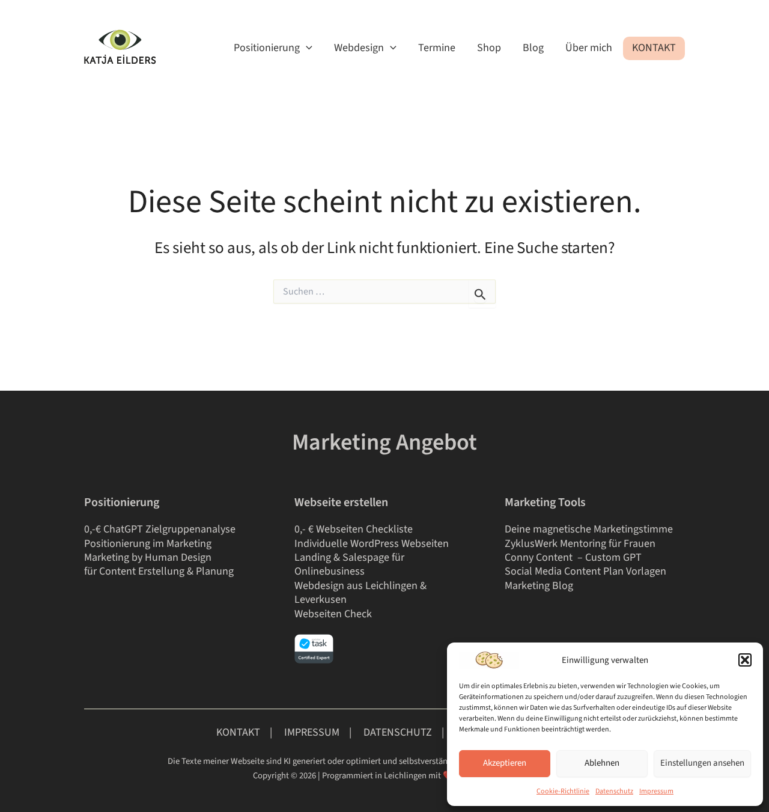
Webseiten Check (333, 613)
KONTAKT (238, 732)
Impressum (656, 791)
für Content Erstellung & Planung (159, 571)
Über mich (588, 47)
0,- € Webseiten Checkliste (353, 529)
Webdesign (359, 47)
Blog (533, 47)
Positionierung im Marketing (147, 543)
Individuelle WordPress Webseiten (371, 543)
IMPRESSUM (313, 732)
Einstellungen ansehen (702, 763)
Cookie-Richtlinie (562, 791)
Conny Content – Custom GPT (574, 557)
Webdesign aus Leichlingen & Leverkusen (360, 592)
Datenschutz (614, 791)
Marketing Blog (539, 585)
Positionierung (267, 47)
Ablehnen (602, 763)
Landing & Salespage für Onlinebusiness (349, 564)
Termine (436, 47)
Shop (489, 47)
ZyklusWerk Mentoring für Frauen (580, 543)
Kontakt (654, 47)
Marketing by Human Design (147, 557)
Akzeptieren (504, 763)
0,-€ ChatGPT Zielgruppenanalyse (160, 529)
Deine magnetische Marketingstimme (589, 529)
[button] (745, 660)
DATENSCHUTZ (397, 732)
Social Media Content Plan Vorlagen (585, 571)
